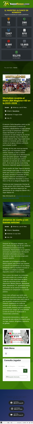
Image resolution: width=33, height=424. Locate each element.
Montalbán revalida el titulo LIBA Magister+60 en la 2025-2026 (16, 100)
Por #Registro (11, 366)
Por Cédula (22, 366)
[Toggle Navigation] (6, 353)
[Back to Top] (30, 421)
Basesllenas (16, 111)
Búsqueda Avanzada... (14, 377)
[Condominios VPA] (16, 336)
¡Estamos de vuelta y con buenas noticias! (15, 221)
